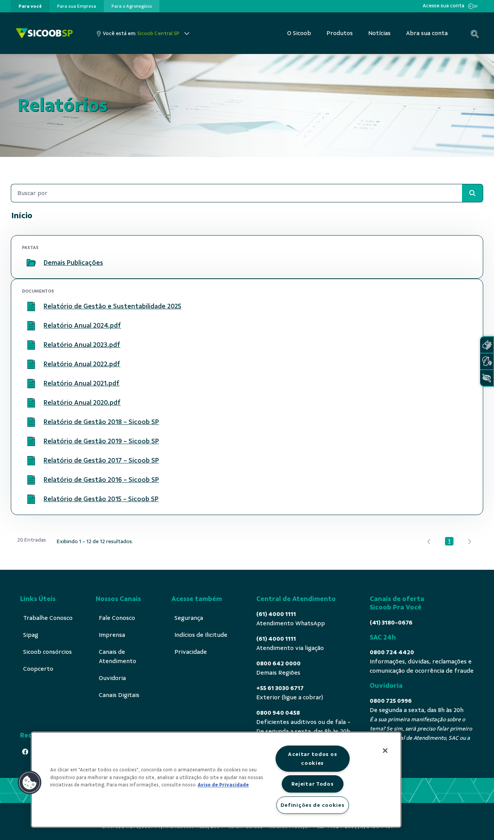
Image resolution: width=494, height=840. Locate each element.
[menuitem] (30, 6)
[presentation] (30, 6)
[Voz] (486, 361)
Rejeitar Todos (312, 784)
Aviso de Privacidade (223, 785)
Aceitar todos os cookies (312, 758)
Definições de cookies (313, 805)
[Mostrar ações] (462, 263)
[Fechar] (385, 750)
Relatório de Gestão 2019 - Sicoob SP (101, 441)
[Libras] (486, 345)
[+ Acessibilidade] (486, 378)
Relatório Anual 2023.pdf (82, 344)
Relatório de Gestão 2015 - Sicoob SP (101, 499)
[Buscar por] (472, 193)
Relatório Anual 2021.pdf (82, 383)
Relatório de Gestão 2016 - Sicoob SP (101, 479)
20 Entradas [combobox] (31, 540)
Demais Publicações (73, 262)
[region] (216, 780)
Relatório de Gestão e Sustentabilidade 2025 (112, 306)
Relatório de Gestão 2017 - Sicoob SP (101, 460)
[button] (29, 782)
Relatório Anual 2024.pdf (82, 325)
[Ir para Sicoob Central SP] (44, 33)
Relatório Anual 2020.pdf (82, 402)
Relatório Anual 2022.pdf (82, 364)
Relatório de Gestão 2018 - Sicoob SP (101, 422)
